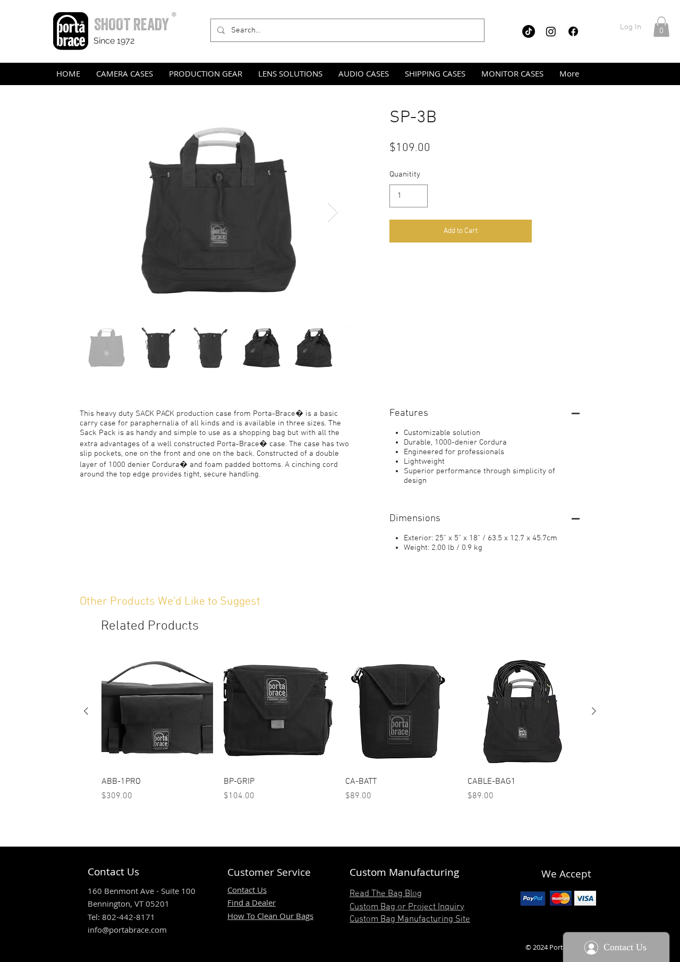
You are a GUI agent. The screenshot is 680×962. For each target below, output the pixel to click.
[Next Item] (333, 212)
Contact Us (247, 889)
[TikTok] (528, 31)
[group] (340, 729)
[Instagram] (551, 31)
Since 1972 (114, 41)
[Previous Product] (86, 711)
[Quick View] (157, 711)
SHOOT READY (131, 24)
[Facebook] (573, 31)
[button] (661, 26)
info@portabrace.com (127, 929)
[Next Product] (594, 711)
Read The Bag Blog (386, 894)
